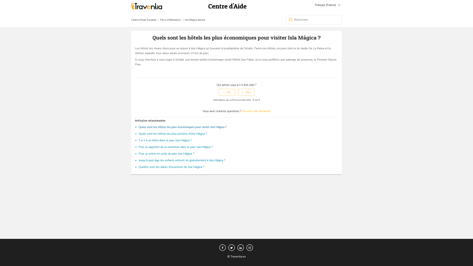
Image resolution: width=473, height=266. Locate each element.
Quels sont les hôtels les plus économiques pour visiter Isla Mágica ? (183, 127)
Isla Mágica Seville (195, 20)
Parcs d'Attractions (170, 20)
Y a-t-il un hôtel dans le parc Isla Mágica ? (165, 140)
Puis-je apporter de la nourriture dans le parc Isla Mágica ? (176, 147)
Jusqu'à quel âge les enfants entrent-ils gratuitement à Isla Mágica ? (182, 160)
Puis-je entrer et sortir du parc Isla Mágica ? (166, 154)
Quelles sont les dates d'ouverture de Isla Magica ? (171, 167)
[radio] (227, 92)
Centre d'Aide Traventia (143, 20)
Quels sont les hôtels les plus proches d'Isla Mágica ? (173, 134)
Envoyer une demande (256, 111)
